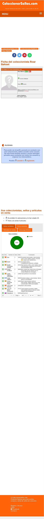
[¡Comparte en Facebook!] (14, 55)
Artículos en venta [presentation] (9, 230)
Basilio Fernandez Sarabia (10, 266)
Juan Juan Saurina (10, 286)
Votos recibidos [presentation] (8, 226)
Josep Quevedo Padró (9, 282)
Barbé (8, 261)
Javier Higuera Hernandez (10, 275)
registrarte (30, 160)
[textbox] (20, 295)
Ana (8, 257)
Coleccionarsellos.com (19, 497)
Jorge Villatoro (9, 278)
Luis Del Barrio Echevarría (10, 290)
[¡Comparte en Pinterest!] (24, 55)
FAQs (12, 507)
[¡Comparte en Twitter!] (19, 55)
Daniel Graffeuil (9, 270)
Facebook (15, 509)
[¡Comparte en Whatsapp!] (29, 55)
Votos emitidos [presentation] (22, 226)
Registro (13, 505)
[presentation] (22, 275)
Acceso (20, 505)
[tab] (8, 226)
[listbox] (32, 295)
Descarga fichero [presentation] (25, 230)
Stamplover (10, 293)
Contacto (14, 511)
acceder (20, 160)
